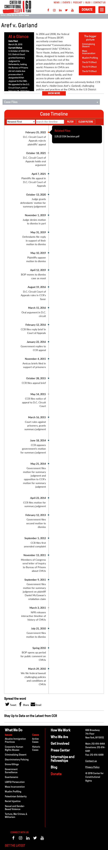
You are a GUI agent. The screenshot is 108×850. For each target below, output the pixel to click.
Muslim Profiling (90, 58)
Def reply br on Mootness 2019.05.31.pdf (75, 236)
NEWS (56, 2)
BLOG (87, 2)
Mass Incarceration (88, 52)
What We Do (12, 15)
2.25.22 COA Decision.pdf (67, 136)
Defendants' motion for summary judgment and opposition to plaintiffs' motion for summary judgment (77, 471)
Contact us (91, 761)
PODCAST (77, 2)
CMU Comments (63, 687)
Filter (70, 121)
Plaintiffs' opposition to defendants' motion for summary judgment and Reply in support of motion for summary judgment (77, 448)
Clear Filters (85, 121)
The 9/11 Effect (89, 62)
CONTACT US (99, 2)
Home (3, 15)
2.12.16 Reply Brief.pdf (65, 328)
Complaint (60, 742)
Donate (87, 9)
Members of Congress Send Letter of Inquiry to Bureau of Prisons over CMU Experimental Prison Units (74, 561)
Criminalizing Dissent (88, 45)
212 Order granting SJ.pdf (67, 198)
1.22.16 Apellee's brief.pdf (67, 346)
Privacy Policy (92, 767)
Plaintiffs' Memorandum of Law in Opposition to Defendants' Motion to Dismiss (73, 690)
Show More (54, 93)
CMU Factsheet (62, 730)
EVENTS (66, 2)
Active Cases (24, 15)
